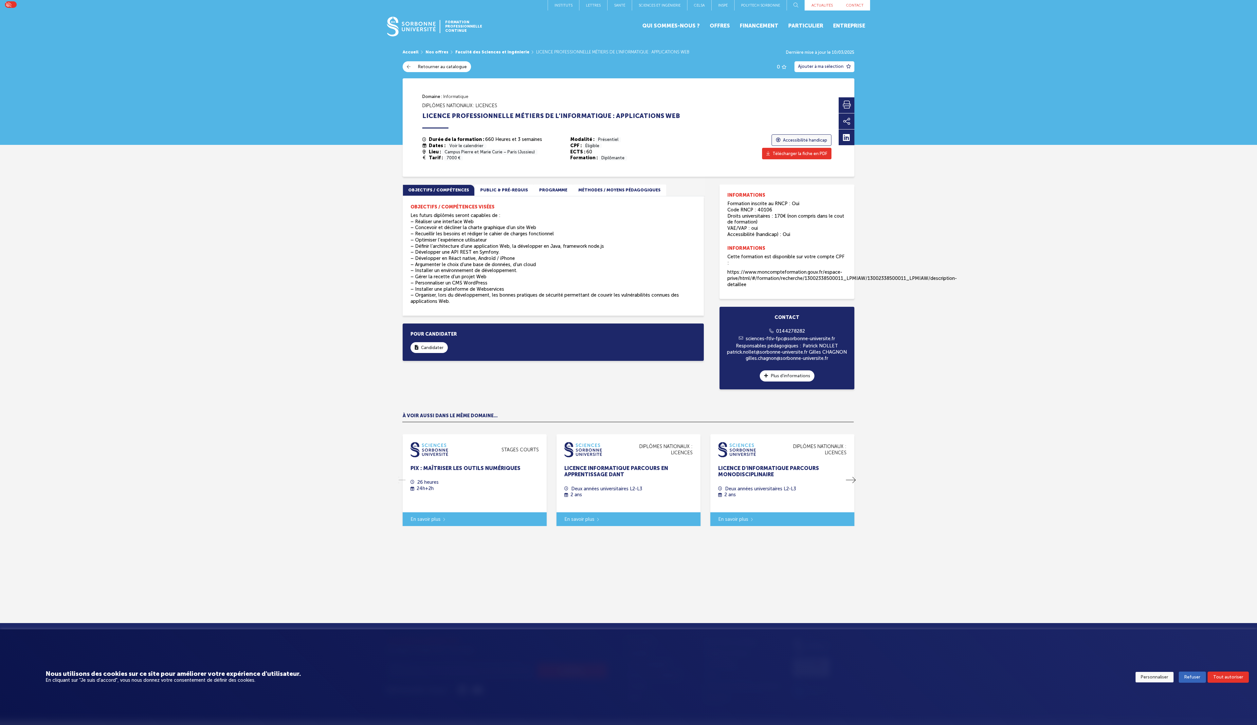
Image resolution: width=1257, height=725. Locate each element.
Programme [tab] (553, 189)
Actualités (822, 5)
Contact (855, 5)
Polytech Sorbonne (760, 5)
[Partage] (846, 121)
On (8, 4)
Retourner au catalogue (442, 66)
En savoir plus (425, 519)
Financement (759, 26)
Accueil (411, 51)
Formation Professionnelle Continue (463, 26)
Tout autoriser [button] (1228, 677)
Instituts (564, 5)
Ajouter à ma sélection (821, 66)
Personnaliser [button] (1154, 677)
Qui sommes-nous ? (671, 26)
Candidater (432, 347)
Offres (720, 26)
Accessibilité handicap (805, 140)
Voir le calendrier (466, 145)
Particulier (805, 26)
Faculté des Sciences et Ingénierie (492, 51)
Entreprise (849, 26)
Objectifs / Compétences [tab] (438, 189)
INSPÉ (723, 5)
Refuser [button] (1192, 677)
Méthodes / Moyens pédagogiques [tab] (619, 189)
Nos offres (437, 51)
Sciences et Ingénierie (660, 5)
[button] (850, 480)
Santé (619, 5)
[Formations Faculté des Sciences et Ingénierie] (429, 449)
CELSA (699, 5)
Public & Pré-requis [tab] (504, 189)
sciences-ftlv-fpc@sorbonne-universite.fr (790, 339)
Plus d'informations (790, 375)
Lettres (593, 5)
